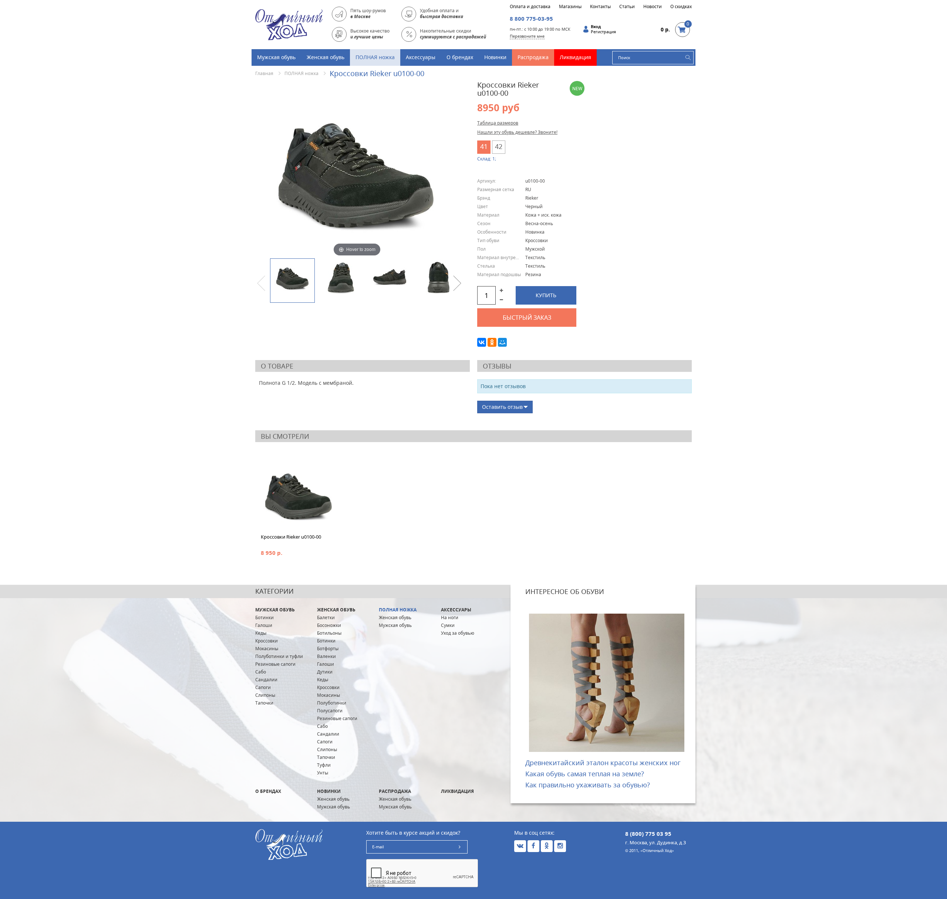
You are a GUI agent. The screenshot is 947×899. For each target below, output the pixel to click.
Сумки (448, 625)
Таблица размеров (497, 123)
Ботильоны (329, 633)
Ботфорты (327, 648)
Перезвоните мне (527, 36)
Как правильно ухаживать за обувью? (587, 784)
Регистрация (603, 31)
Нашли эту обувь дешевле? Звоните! (517, 132)
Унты (322, 773)
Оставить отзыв (502, 406)
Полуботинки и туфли (279, 656)
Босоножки (329, 625)
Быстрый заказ (527, 317)
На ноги (449, 617)
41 (484, 146)
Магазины (570, 7)
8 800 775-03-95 (531, 18)
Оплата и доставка (530, 7)
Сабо (260, 672)
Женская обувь (325, 57)
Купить (546, 295)
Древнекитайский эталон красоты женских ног (603, 762)
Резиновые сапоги (275, 664)
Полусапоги (330, 711)
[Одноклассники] (492, 342)
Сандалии (266, 679)
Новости (652, 7)
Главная (264, 73)
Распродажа (533, 57)
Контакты (600, 7)
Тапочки (264, 703)
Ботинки (264, 617)
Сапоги (263, 687)
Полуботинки (331, 703)
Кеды (260, 633)
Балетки (326, 617)
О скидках (681, 7)
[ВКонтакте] (481, 342)
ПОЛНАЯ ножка (375, 57)
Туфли (324, 765)
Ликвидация (575, 57)
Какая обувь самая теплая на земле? (584, 773)
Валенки (326, 656)
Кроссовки (266, 641)
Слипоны (265, 695)
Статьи (627, 7)
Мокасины (266, 648)
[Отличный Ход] (289, 24)
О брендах (459, 57)
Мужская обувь (276, 57)
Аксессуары (420, 57)
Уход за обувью (457, 633)
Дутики (325, 672)
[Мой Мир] (502, 342)
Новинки (495, 57)
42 (498, 146)
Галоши (263, 625)
